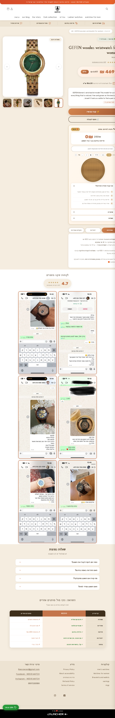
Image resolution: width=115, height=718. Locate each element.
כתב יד (109, 155)
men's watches (103, 669)
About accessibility (66, 673)
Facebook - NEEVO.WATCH (28, 674)
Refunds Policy (68, 681)
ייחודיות (93, 230)
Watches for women (101, 673)
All (72, 31)
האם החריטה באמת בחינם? (86, 570)
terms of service (68, 685)
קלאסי (103, 155)
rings (107, 685)
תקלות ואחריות (76, 230)
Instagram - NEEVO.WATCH (27, 679)
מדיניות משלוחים (68, 677)
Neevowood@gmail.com (29, 669)
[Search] (106, 8)
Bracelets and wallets (100, 677)
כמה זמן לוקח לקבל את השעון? (84, 562)
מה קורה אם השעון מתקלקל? (85, 578)
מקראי (96, 155)
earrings (106, 681)
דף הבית (107, 31)
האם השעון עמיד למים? (87, 586)
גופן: (113, 155)
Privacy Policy (68, 669)
